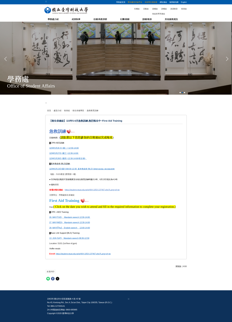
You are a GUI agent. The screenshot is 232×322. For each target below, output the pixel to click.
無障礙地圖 (173, 2)
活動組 (146, 9)
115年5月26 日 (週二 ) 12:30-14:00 (64, 148)
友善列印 (50, 272)
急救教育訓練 (92, 111)
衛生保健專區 (78, 111)
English (184, 2)
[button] (6, 59)
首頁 (49, 111)
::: (46, 103)
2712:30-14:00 (69, 222)
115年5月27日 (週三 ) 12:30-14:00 (64, 153)
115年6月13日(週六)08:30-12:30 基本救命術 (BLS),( (82, 169)
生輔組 (137, 9)
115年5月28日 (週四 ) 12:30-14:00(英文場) (67, 158)
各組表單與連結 (158, 14)
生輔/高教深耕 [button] (100, 19)
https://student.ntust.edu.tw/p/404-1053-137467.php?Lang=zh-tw (83, 254)
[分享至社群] (48, 279)
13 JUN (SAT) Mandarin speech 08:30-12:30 (69, 238)
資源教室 (174, 9)
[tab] (180, 92)
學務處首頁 (120, 2)
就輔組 (155, 9)
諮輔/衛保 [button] (147, 19)
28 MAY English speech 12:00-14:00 (69, 228)
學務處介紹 (53, 19)
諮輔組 (164, 9)
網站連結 (163, 2)
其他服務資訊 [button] (171, 19)
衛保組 (184, 9)
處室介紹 (57, 111)
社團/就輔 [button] (124, 19)
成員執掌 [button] (76, 19)
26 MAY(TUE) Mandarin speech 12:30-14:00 (69, 217)
